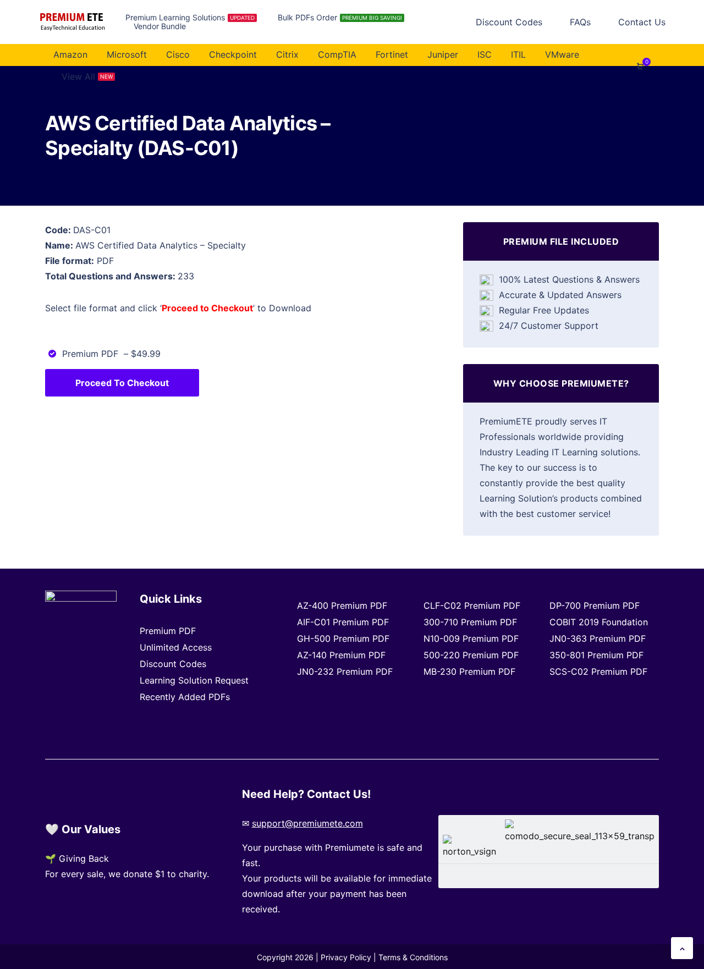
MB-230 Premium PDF (469, 671)
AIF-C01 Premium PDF (343, 621)
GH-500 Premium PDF (343, 638)
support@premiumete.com (307, 823)
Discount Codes (173, 663)
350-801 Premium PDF (596, 654)
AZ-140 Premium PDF (341, 654)
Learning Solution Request (194, 680)
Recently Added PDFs (185, 696)
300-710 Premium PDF (470, 621)
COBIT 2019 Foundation (598, 621)
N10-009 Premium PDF (471, 638)
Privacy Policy (346, 957)
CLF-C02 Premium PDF (472, 605)
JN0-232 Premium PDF (345, 671)
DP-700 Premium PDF (594, 605)
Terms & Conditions (413, 957)
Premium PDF (168, 630)
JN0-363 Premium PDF (597, 638)
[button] (682, 948)
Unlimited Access (176, 647)
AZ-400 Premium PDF (342, 605)
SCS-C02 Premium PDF (598, 671)
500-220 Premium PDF (471, 654)
